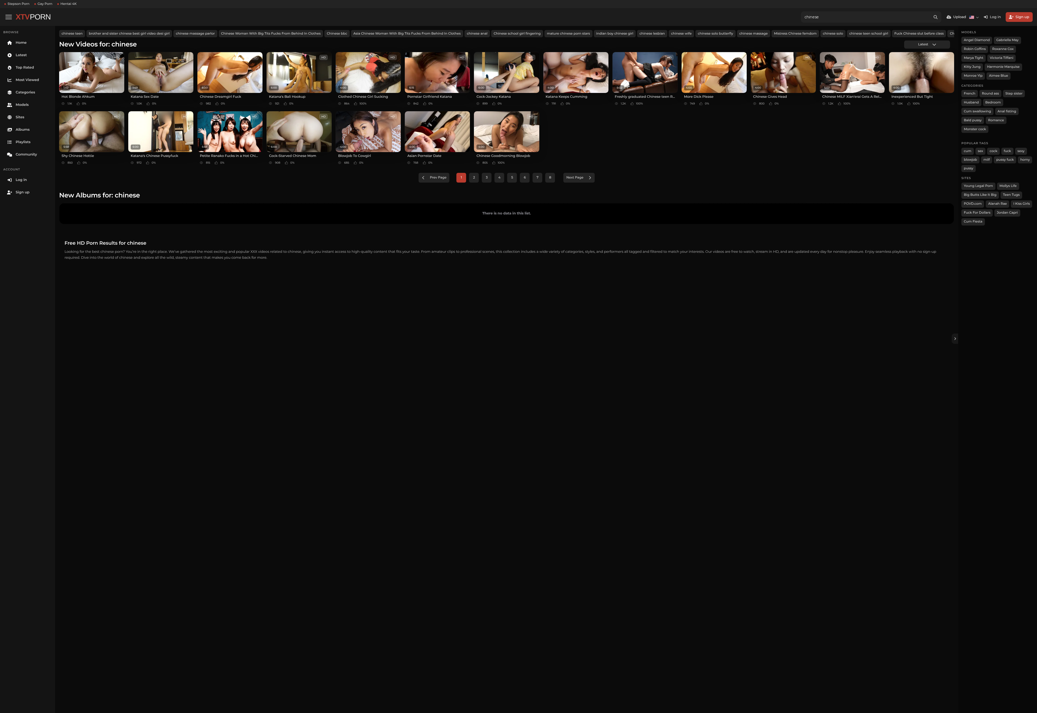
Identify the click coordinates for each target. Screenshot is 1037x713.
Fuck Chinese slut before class (919, 34)
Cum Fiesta (973, 222)
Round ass (990, 94)
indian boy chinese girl (614, 34)
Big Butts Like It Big (980, 195)
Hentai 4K (68, 4)
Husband (971, 102)
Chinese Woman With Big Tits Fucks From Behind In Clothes (271, 34)
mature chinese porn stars (568, 34)
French (969, 94)
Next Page (574, 178)
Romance (996, 120)
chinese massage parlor (195, 34)
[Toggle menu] (8, 17)
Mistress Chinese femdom (795, 34)
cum (967, 151)
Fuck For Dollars (977, 213)
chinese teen (72, 34)
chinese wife (681, 34)
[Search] (935, 17)
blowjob (970, 160)
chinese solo (833, 34)
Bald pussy (973, 120)
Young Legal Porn (978, 186)
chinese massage (753, 34)
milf (987, 160)
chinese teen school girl (868, 34)
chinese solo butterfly (715, 34)
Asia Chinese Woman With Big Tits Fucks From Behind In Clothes (407, 34)
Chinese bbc (337, 34)
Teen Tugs (1011, 195)
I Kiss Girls (1021, 204)
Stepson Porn (18, 4)
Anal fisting (1007, 111)
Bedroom (993, 102)
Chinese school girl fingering (517, 34)
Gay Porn (45, 4)
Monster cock (975, 129)
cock (993, 151)
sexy (1021, 151)
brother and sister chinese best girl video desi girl (129, 34)
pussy (968, 168)
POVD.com (973, 204)
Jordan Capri (1007, 213)
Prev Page (438, 178)
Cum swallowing (977, 111)
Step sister (1013, 94)
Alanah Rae (997, 204)
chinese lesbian (652, 34)
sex (980, 151)
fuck (1007, 151)
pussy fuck (1005, 160)
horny (1025, 160)
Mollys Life (1008, 186)
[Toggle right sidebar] (955, 339)
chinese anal (477, 34)
